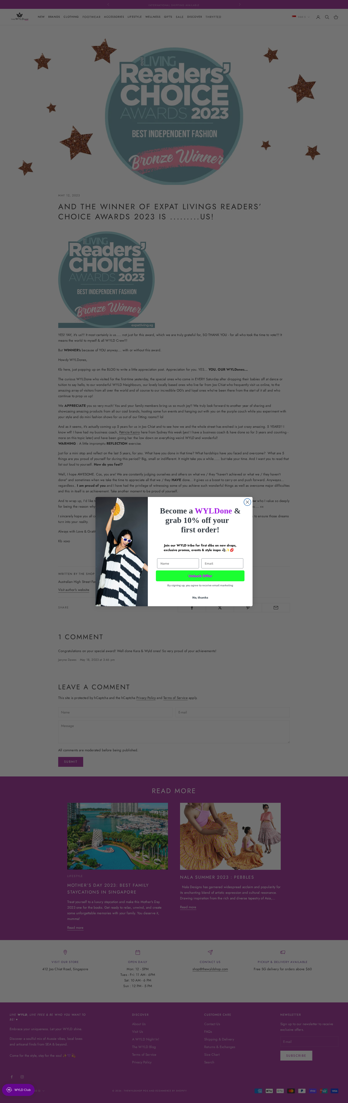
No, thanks (200, 597)
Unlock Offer (200, 576)
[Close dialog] (247, 502)
